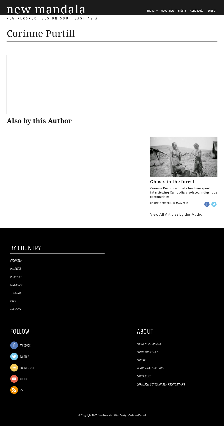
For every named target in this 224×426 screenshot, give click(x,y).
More (13, 301)
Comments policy (147, 352)
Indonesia (16, 260)
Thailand (15, 293)
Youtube (24, 379)
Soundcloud (27, 368)
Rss (21, 390)
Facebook (24, 345)
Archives (15, 309)
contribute (196, 11)
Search (212, 11)
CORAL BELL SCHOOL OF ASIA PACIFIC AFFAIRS (161, 384)
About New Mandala (173, 11)
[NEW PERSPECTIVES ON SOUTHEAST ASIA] (46, 9)
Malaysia (15, 269)
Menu (151, 11)
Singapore (16, 285)
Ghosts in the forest (172, 181)
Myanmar (15, 277)
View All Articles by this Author (177, 214)
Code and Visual (137, 415)
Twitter (24, 357)
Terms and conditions (150, 368)
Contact (142, 360)
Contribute (144, 376)
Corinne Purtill (161, 203)
